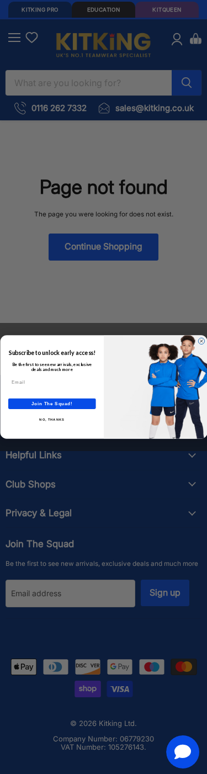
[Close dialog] (201, 341)
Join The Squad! (51, 403)
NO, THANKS (52, 420)
